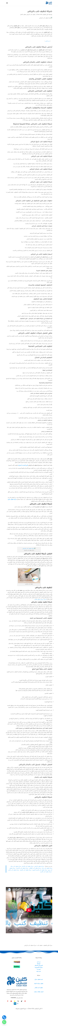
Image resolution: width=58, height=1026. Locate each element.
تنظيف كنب (32, 14)
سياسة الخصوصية (39, 967)
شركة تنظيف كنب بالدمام (27, 866)
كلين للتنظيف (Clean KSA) (42, 14)
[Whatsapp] (4, 1022)
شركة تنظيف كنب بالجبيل (25, 870)
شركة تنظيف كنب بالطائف (35, 868)
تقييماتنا (38, 963)
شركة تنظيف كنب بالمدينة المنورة (39, 870)
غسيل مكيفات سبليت (38, 991)
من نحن (38, 961)
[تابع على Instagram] (25, 1001)
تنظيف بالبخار (23, 14)
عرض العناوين (47, 41)
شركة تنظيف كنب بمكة (16, 866)
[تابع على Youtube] (11, 1001)
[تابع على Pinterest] (7, 1001)
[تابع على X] (18, 1001)
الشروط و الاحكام (39, 965)
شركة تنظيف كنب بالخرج (46, 871)
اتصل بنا (38, 969)
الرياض (28, 14)
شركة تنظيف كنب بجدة (47, 868)
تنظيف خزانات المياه (38, 983)
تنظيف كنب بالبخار (39, 987)
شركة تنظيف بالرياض (39, 866)
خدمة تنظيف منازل (39, 979)
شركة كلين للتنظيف (47, 945)
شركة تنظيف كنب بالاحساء (22, 868)
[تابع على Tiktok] (21, 1001)
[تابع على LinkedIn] (15, 1003)
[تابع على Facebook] (18, 1003)
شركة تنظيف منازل (12, 499)
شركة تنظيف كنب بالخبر (13, 870)
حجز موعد (38, 971)
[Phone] (4, 1017)
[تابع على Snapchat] (14, 1001)
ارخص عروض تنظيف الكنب (40, 599)
